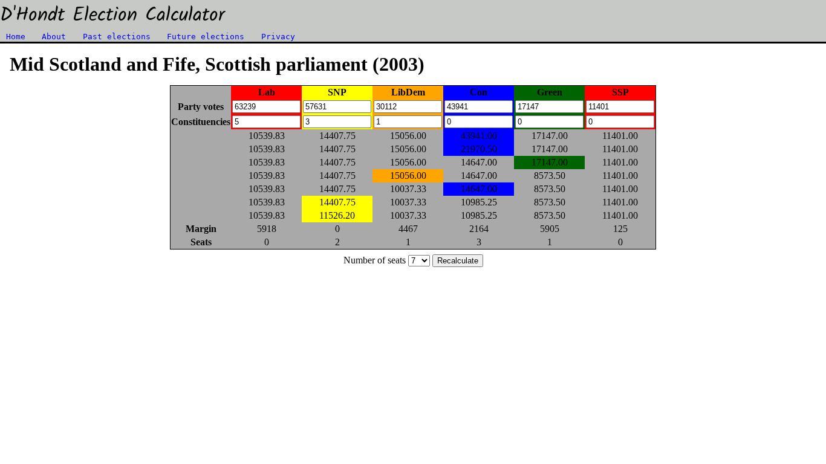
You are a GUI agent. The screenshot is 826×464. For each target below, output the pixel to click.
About (54, 36)
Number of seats (374, 260)
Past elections (117, 36)
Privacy (278, 36)
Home (15, 36)
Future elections (205, 36)
